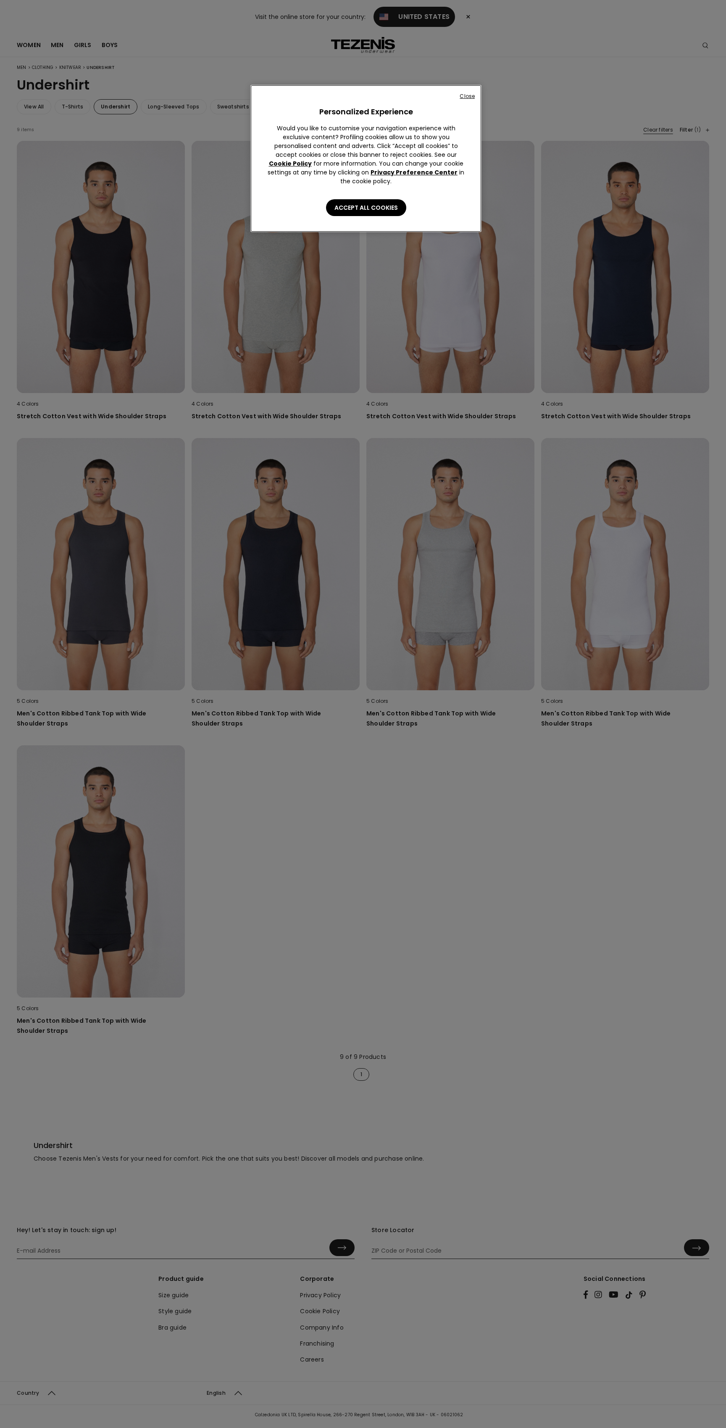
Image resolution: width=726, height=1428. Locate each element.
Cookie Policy (290, 163)
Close (467, 96)
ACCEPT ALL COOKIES (366, 207)
